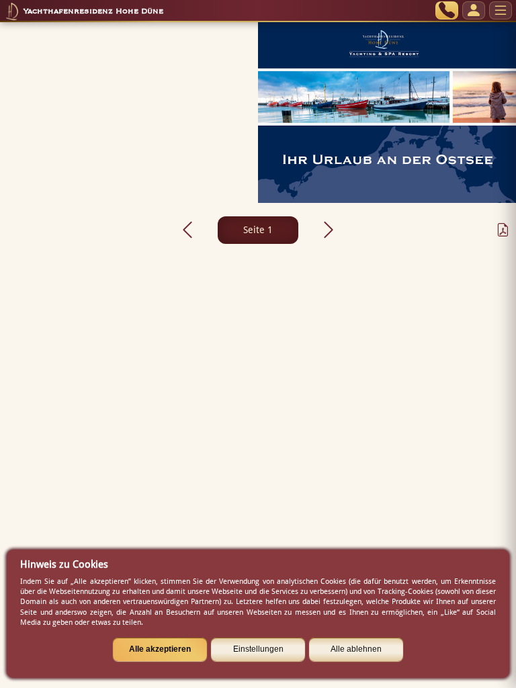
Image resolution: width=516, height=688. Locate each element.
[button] (187, 230)
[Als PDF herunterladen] (498, 229)
